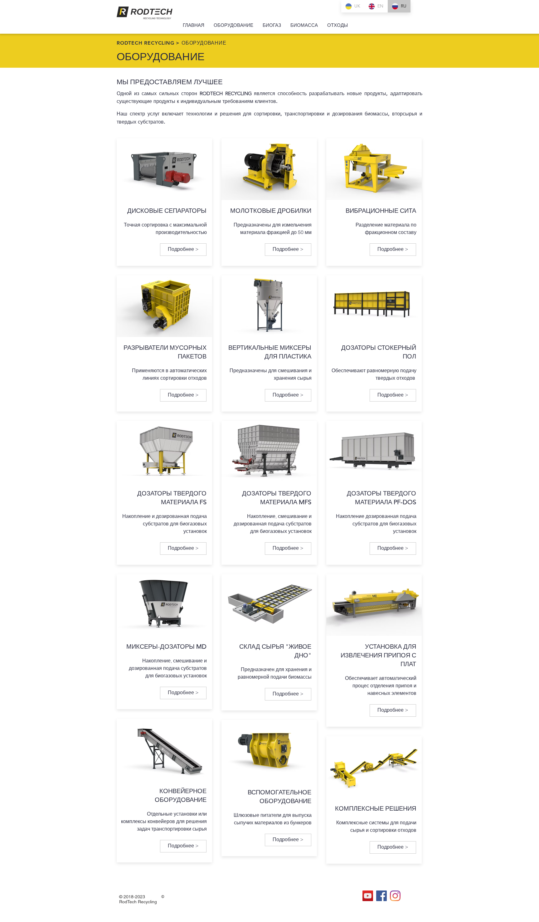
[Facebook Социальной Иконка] (381, 895)
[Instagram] (395, 895)
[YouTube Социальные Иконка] (367, 895)
